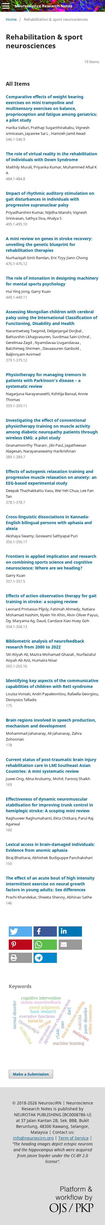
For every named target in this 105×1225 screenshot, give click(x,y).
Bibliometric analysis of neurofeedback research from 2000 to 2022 (45, 644)
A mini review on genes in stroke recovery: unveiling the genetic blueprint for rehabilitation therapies (49, 244)
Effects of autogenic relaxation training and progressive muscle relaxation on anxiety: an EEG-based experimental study (51, 477)
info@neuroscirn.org (33, 1138)
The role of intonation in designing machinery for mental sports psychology (52, 281)
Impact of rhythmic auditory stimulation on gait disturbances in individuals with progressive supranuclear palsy (50, 199)
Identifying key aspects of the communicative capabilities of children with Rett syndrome (52, 683)
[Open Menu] (6, 6)
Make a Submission (31, 1074)
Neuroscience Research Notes (43, 5)
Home (11, 19)
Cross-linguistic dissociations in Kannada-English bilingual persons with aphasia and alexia (49, 522)
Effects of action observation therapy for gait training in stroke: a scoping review (51, 598)
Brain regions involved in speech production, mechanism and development (51, 723)
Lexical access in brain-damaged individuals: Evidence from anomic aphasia (50, 847)
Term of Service (73, 1138)
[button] (20, 931)
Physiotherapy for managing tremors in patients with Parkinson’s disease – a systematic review (46, 380)
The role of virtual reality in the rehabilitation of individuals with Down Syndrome (51, 156)
